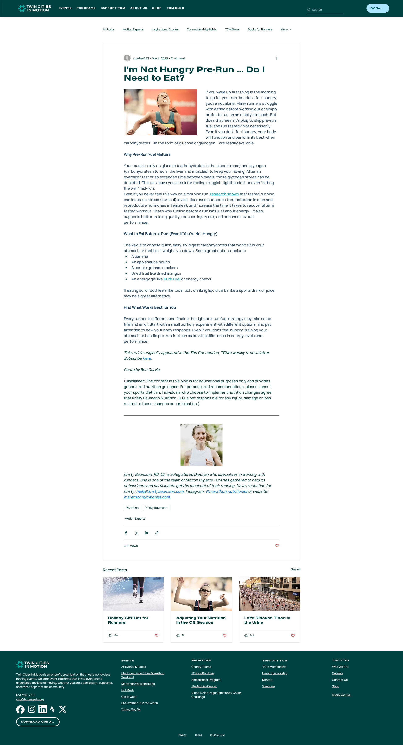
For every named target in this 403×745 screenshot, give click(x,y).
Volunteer (268, 686)
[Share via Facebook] (126, 533)
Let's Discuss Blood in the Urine (267, 621)
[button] (65, 8)
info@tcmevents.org (30, 699)
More (284, 29)
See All (295, 569)
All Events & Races (133, 667)
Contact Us (340, 680)
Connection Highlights (202, 29)
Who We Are (340, 667)
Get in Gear (128, 697)
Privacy (182, 735)
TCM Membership (274, 667)
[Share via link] (157, 533)
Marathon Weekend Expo (138, 684)
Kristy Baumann (156, 508)
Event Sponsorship (274, 673)
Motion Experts (133, 29)
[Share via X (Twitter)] (136, 533)
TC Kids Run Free (202, 673)
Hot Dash (127, 690)
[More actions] (276, 58)
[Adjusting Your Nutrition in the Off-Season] (201, 594)
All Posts (108, 29)
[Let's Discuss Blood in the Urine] (269, 594)
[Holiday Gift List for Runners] (133, 594)
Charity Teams (201, 667)
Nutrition (133, 508)
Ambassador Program (205, 680)
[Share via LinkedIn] (146, 533)
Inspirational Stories (165, 29)
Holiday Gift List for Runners (128, 621)
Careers (337, 673)
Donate (267, 680)
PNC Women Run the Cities (139, 703)
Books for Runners (260, 29)
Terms (198, 735)
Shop (335, 686)
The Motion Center (204, 686)
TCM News (232, 29)
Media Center (341, 695)
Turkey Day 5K (131, 709)
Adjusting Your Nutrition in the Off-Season (201, 621)
